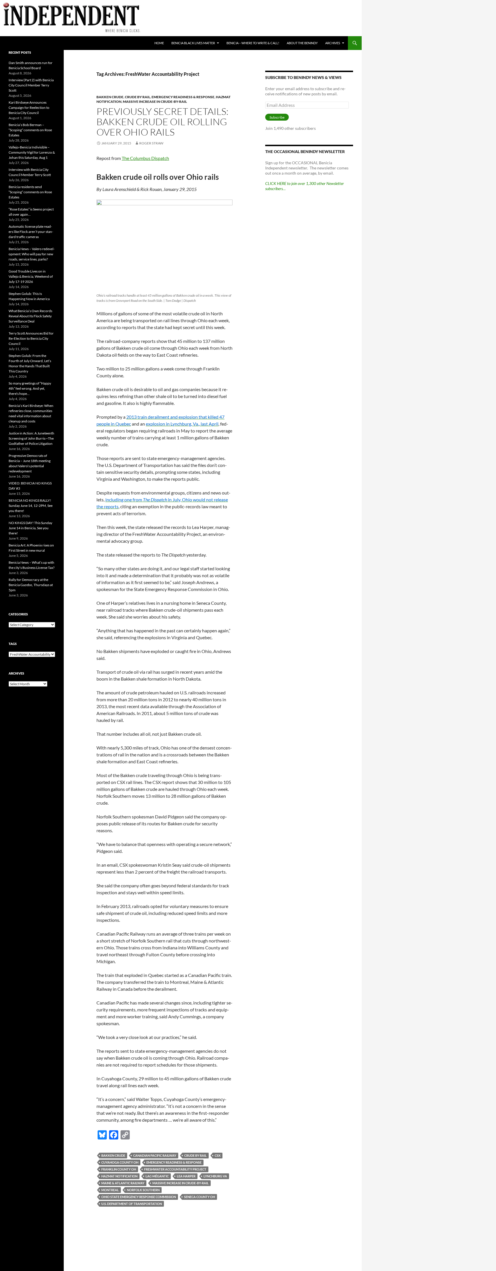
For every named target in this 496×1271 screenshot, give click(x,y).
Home (159, 43)
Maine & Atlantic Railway (122, 1183)
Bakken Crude (109, 97)
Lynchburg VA (215, 1176)
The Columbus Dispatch (145, 158)
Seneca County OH (199, 1197)
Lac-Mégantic (157, 1176)
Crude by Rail (195, 1155)
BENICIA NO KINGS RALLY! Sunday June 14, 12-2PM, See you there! (31, 505)
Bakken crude (113, 1155)
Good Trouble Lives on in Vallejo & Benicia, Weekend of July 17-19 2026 (31, 276)
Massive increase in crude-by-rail (155, 101)
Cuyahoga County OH (119, 1162)
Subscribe (277, 117)
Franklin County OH (118, 1169)
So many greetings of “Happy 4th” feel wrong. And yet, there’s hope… (30, 388)
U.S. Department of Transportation (131, 1204)
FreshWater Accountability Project (175, 1169)
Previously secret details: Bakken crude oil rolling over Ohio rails (162, 121)
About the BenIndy (302, 43)
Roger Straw (151, 143)
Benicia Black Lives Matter (193, 43)
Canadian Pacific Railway (154, 1155)
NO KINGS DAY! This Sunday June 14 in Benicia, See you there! (30, 528)
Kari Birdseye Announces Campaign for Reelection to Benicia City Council (29, 107)
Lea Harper (186, 1176)
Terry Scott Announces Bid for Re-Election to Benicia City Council (31, 338)
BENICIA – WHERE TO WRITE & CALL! (252, 43)
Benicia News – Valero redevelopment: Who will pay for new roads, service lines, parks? (32, 254)
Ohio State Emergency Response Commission (138, 1197)
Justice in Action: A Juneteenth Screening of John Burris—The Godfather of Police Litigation (31, 438)
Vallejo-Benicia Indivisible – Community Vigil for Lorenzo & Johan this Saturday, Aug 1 (32, 152)
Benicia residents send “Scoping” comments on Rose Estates (30, 192)
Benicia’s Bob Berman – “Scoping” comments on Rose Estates (30, 130)
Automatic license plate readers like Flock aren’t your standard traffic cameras (31, 231)
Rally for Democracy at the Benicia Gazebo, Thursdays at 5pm (31, 584)
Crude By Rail (137, 97)
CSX (217, 1155)
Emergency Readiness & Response (183, 97)
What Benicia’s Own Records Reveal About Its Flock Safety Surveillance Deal (30, 316)
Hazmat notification (119, 1176)
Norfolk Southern (143, 1190)
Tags (13, 644)
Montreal (110, 1190)
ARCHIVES (332, 43)
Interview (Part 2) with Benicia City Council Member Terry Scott (31, 85)
